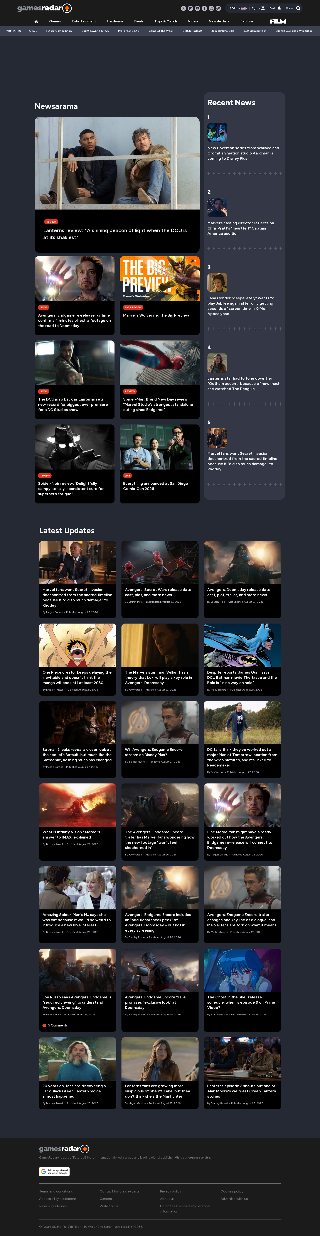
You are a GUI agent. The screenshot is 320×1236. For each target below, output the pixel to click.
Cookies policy (232, 1191)
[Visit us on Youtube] (197, 8)
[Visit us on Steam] (218, 8)
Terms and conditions (56, 1191)
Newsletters (219, 21)
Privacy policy (170, 1191)
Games (55, 21)
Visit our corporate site (192, 1157)
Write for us (109, 1206)
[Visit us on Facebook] (204, 8)
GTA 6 (33, 30)
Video (193, 21)
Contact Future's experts (120, 1191)
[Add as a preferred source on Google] (54, 1171)
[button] (293, 8)
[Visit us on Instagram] (211, 8)
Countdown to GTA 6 (95, 30)
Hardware (115, 21)
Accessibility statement (57, 1199)
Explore (247, 21)
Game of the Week (161, 30)
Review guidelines (53, 1206)
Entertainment (84, 21)
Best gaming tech (255, 30)
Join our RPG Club (223, 30)
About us (167, 1199)
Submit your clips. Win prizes (294, 30)
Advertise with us (234, 1199)
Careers (106, 1199)
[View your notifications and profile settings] (279, 8)
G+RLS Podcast (192, 30)
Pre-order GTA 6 (129, 30)
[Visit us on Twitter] (183, 8)
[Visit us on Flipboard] (190, 8)
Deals (138, 21)
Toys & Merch (165, 21)
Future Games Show (59, 30)
